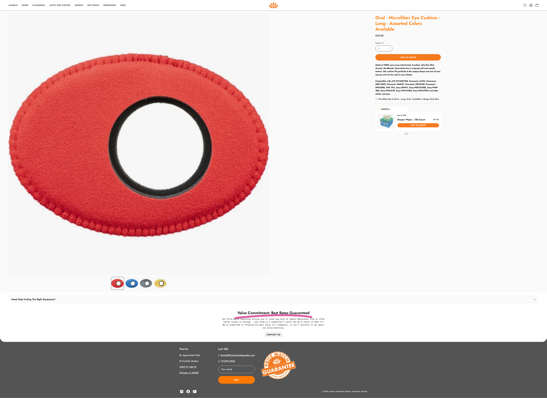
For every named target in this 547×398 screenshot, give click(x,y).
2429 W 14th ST (187, 367)
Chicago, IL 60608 (188, 372)
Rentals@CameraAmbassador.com (238, 355)
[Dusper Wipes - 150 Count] (386, 121)
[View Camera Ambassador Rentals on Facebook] (188, 391)
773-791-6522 (228, 361)
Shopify (364, 391)
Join (236, 379)
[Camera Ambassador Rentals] (273, 5)
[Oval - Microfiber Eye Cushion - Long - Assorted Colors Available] (117, 283)
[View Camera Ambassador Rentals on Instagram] (181, 391)
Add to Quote (408, 57)
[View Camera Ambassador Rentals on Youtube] (195, 391)
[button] (13, 5)
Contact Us (273, 334)
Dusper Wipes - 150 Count (411, 119)
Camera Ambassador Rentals (340, 391)
